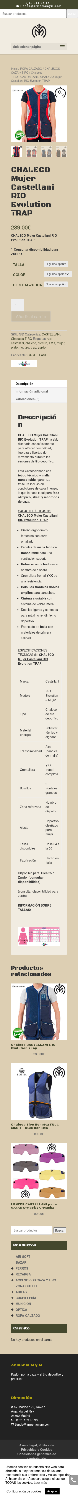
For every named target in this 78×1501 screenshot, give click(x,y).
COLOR (19, 274)
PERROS (22, 1268)
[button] (60, 92)
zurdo (42, 347)
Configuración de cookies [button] (23, 1491)
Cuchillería (26, 1298)
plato (14, 347)
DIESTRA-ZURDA (27, 284)
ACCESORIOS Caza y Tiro (36, 1280)
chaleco (31, 343)
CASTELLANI (29, 77)
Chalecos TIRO (21, 338)
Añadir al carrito (31, 316)
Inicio (14, 68)
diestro (42, 343)
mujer (60, 343)
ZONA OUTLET (27, 1286)
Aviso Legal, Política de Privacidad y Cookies (36, 1447)
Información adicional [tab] (32, 391)
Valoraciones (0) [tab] (27, 399)
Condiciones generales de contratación (36, 1456)
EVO (52, 343)
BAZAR (21, 1262)
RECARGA (23, 1274)
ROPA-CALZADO (31, 68)
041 (50, 338)
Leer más (40, 1482)
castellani (17, 343)
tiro (27, 347)
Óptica (21, 1309)
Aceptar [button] (52, 1491)
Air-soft (23, 1256)
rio (21, 347)
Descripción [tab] (24, 383)
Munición (23, 1303)
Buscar (72, 13)
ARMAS (21, 1292)
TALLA (18, 264)
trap (33, 347)
